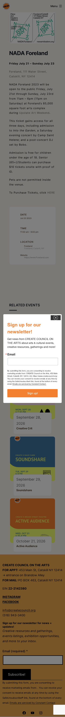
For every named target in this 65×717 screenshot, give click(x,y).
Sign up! (32, 393)
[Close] (56, 317)
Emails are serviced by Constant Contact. (29, 383)
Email (11, 354)
